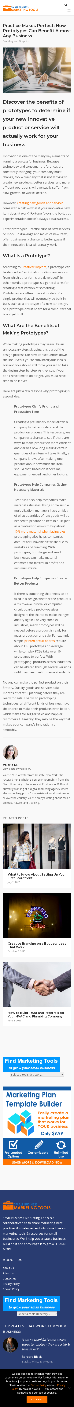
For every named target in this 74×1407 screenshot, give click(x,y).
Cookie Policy (11, 1289)
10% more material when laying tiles (39, 531)
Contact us (9, 1278)
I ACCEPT (37, 1399)
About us (8, 1268)
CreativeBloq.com (33, 267)
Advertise (8, 1273)
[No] (69, 1388)
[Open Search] (65, 5)
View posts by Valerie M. (17, 768)
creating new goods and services (40, 203)
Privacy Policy (11, 1284)
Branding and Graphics (16, 41)
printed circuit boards (39, 641)
